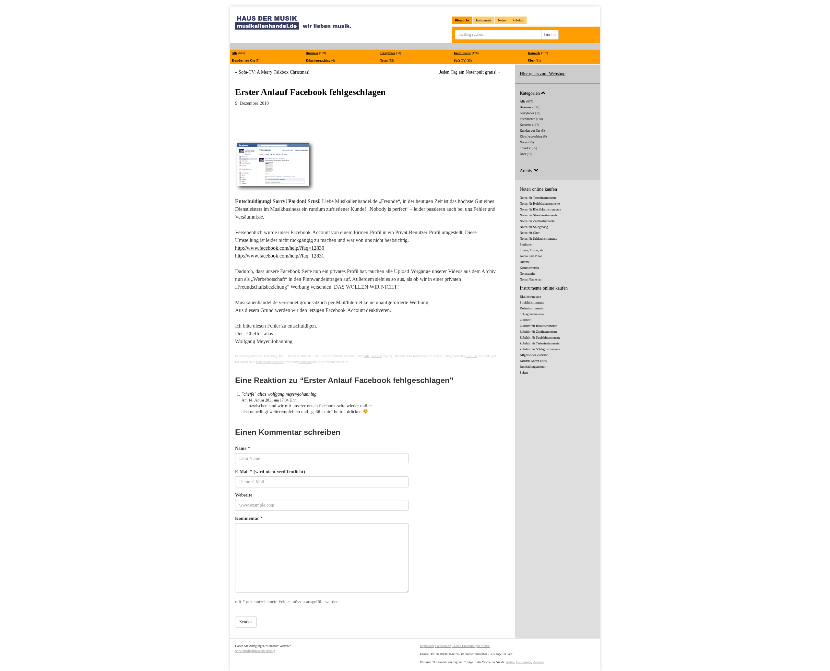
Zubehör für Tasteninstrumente (539, 343)
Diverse (524, 262)
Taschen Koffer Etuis (533, 361)
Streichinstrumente (532, 302)
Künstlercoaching (318, 60)
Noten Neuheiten (530, 279)
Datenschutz (443, 646)
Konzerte (534, 53)
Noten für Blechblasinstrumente (540, 209)
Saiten (524, 372)
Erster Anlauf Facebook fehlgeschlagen (310, 92)
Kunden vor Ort (243, 60)
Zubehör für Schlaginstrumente (540, 349)
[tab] (557, 93)
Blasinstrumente (530, 296)
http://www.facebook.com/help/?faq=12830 (279, 248)
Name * (242, 448)
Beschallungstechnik (533, 366)
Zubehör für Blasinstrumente (538, 326)
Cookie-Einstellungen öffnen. (471, 646)
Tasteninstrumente (531, 308)
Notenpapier (527, 273)
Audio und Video (531, 256)
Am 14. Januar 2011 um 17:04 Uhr (269, 400)
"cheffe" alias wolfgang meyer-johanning (279, 394)
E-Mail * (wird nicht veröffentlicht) (270, 471)
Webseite (243, 495)
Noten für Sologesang (534, 227)
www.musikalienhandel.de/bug (255, 651)
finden (550, 34)
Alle (234, 53)
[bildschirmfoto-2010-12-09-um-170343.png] (367, 166)
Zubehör (518, 20)
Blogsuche (462, 20)
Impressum (427, 646)
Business (312, 53)
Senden (246, 621)
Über (531, 60)
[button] (557, 93)
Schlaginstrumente (532, 314)
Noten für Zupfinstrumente (537, 221)
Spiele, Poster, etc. (532, 250)
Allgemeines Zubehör (534, 355)
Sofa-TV (460, 60)
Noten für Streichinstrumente (538, 215)
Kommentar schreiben (270, 362)
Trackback (305, 362)
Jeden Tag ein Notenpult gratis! (468, 72)
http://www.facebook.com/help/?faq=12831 (279, 255)
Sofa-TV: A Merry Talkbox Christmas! (274, 72)
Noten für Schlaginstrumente (538, 238)
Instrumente (483, 20)
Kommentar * (249, 518)
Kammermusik (529, 268)
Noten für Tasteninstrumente (538, 197)
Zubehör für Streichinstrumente (540, 337)
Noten (502, 20)
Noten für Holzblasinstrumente (540, 203)
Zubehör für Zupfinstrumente (538, 331)
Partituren (526, 244)
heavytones (387, 53)
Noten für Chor (530, 232)
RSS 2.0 (471, 356)
